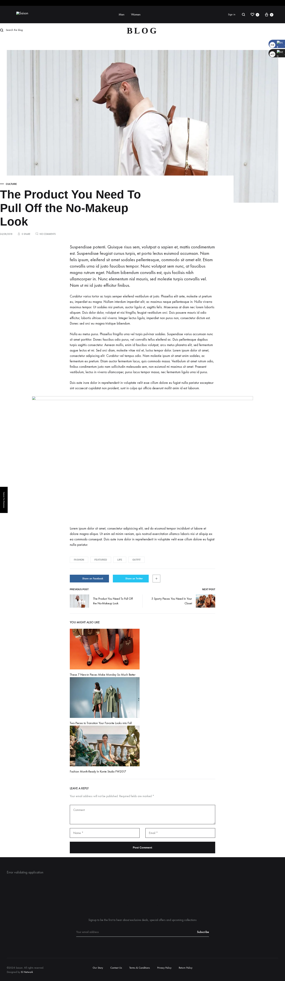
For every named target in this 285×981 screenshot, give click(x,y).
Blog (142, 30)
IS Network (27, 972)
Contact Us (116, 967)
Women (136, 14)
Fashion (79, 559)
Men (121, 14)
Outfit (136, 559)
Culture (11, 184)
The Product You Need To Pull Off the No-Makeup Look (113, 601)
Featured (100, 559)
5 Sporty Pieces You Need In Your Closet (171, 601)
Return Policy (185, 967)
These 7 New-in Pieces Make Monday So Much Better (103, 674)
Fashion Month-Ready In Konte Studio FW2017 (98, 771)
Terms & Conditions (139, 967)
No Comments (48, 234)
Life (119, 559)
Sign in (231, 14)
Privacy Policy (164, 967)
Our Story (98, 967)
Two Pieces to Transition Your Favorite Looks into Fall (101, 723)
